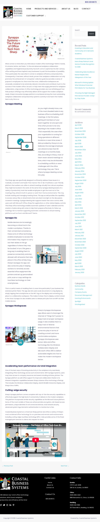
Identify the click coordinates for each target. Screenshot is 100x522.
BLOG (76, 9)
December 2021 (80, 214)
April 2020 (78, 263)
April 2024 (78, 162)
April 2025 (78, 143)
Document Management (83, 295)
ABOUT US (66, 9)
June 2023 (78, 190)
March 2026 (79, 128)
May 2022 (78, 202)
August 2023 (79, 183)
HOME (28, 9)
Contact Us (50, 488)
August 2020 (79, 251)
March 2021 (78, 229)
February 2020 (80, 269)
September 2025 (80, 137)
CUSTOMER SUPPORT (35, 15)
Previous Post (7, 466)
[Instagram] (7, 505)
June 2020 (78, 257)
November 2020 (80, 242)
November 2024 (80, 150)
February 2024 (80, 168)
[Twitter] (4, 505)
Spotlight (78, 301)
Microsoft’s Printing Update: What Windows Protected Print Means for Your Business (85, 85)
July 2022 (78, 196)
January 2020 (79, 272)
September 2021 (80, 220)
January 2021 (79, 236)
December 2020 (80, 239)
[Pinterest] (13, 505)
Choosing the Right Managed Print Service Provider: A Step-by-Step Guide (85, 95)
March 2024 (79, 165)
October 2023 (79, 177)
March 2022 (79, 208)
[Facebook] (1, 505)
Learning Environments (82, 298)
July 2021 (78, 223)
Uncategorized (80, 304)
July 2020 (78, 254)
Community (79, 289)
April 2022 (78, 205)
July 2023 (78, 186)
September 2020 (80, 248)
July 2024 (78, 153)
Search (77, 30)
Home (50, 482)
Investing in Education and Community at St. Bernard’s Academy (84, 51)
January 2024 (79, 171)
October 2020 (79, 245)
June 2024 (78, 156)
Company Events (81, 292)
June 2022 (78, 199)
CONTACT (86, 9)
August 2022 (79, 193)
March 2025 (79, 147)
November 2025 (80, 131)
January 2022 (79, 211)
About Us (50, 485)
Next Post (65, 466)
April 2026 (78, 125)
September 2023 (80, 180)
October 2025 (79, 134)
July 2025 (78, 140)
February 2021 (79, 233)
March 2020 (79, 266)
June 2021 (78, 226)
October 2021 (79, 217)
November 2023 (80, 174)
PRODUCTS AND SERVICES (45, 9)
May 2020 (78, 260)
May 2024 (78, 159)
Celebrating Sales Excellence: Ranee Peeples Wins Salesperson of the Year (85, 74)
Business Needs (80, 286)
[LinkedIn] (10, 505)
